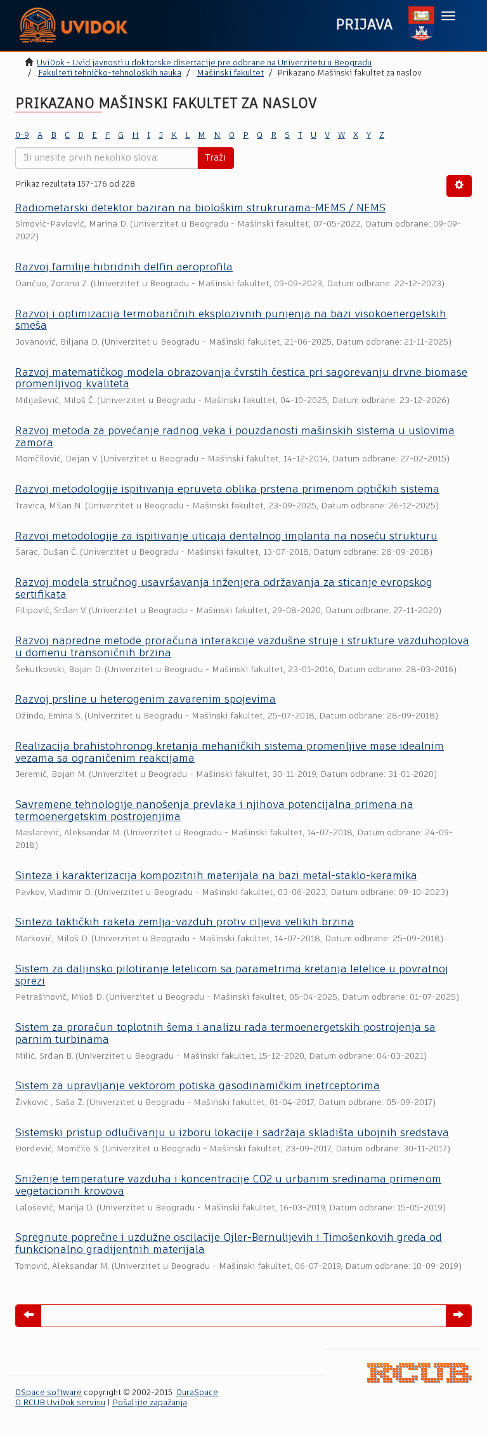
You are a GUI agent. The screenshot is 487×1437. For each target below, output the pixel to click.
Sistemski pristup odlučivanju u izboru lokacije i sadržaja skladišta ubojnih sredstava (232, 1133)
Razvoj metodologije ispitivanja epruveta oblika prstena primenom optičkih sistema (227, 489)
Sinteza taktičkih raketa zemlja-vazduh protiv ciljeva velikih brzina (184, 922)
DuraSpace (197, 1393)
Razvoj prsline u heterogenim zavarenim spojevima (145, 699)
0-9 (22, 135)
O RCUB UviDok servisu (60, 1403)
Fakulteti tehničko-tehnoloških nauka (109, 73)
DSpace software (48, 1393)
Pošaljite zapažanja (149, 1403)
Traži (215, 158)
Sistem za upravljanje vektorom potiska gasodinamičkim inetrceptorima (197, 1086)
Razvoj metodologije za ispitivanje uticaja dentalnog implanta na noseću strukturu (226, 536)
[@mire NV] (419, 1372)
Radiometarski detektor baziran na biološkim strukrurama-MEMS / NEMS (200, 208)
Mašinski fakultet (230, 73)
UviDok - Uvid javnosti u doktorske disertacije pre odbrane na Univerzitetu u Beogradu (204, 63)
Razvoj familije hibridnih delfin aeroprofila (124, 267)
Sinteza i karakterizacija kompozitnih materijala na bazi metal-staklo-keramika (216, 876)
